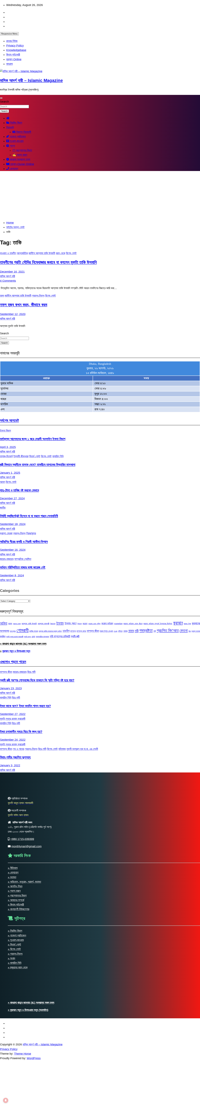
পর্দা (154, 631)
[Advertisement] (100, 196)
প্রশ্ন (12, 145)
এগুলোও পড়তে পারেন (13, 662)
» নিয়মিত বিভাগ (15, 930)
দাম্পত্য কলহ (81, 631)
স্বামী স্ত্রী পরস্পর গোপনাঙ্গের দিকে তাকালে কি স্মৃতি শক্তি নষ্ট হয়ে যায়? (37, 680)
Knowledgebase (16, 50)
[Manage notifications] (5, 1100)
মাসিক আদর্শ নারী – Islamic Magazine (31, 80)
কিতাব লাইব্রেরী (13, 54)
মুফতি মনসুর (27, 637)
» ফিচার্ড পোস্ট (14, 944)
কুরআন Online (13, 59)
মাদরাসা (9, 63)
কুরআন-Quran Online (21, 164)
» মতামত (12, 877)
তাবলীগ (66, 630)
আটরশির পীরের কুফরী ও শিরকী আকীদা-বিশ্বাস (24, 541)
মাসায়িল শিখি (57, 456)
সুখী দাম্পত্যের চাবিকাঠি (60, 636)
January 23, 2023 (11, 688)
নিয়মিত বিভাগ (15, 122)
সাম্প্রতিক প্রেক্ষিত (22, 559)
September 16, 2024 (12, 549)
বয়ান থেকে (60, 253)
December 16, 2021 (12, 271)
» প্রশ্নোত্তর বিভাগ (17, 895)
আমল (2, 482)
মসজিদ (2, 636)
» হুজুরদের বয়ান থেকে (18, 967)
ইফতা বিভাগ (5, 430)
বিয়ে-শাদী (31, 671)
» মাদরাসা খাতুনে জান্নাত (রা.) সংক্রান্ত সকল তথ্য (23, 643)
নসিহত (120, 631)
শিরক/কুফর (31, 533)
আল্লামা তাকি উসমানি (29, 623)
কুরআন (178, 622)
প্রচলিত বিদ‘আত (168, 630)
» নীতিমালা (13, 868)
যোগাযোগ (13, 168)
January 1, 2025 (10, 472)
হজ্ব (2, 295)
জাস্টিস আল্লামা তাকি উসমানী (42, 253)
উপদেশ (80, 624)
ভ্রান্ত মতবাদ (196, 631)
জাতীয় (2, 507)
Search (4, 101)
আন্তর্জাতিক (22, 253)
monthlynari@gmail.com (26, 846)
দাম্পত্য (73, 631)
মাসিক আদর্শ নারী (7, 276)
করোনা (85, 623)
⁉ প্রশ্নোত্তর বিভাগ (22, 150)
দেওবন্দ (115, 631)
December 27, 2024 (12, 498)
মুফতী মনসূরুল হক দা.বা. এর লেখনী (82, 749)
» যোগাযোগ (13, 872)
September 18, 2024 (12, 524)
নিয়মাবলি (10, 127)
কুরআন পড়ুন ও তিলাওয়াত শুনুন (16, 651)
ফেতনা (184, 630)
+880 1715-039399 (22, 839)
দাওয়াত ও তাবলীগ (8, 253)
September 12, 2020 (12, 314)
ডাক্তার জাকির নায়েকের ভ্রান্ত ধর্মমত (50, 631)
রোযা (33, 636)
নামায (131, 630)
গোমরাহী (23, 630)
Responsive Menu (9, 34)
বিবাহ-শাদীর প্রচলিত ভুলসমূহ (15, 757)
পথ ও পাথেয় (18, 749)
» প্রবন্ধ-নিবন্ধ (15, 953)
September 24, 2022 (12, 739)
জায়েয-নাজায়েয (7, 559)
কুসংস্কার (13, 631)
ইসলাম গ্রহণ (70, 623)
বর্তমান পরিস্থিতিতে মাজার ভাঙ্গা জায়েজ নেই (22, 567)
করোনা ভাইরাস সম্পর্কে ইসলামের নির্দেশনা (157, 623)
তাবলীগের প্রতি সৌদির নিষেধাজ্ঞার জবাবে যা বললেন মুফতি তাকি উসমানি (48, 262)
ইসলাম (60, 623)
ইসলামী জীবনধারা (20, 456)
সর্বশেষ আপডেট (9, 420)
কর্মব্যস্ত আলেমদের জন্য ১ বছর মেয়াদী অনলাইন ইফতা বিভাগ (32, 439)
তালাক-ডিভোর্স (6, 456)
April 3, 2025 (8, 447)
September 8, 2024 (12, 575)
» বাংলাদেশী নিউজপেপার (18, 909)
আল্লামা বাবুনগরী (43, 623)
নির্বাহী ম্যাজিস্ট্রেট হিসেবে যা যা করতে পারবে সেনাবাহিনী (29, 516)
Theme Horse (22, 1053)
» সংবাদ (11, 958)
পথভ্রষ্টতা (145, 630)
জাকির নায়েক (33, 631)
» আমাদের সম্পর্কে (16, 900)
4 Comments (8, 280)
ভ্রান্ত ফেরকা (6, 533)
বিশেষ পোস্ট (71, 253)
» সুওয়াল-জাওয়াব (16, 940)
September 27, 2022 (12, 714)
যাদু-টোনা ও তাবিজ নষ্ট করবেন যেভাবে (19, 490)
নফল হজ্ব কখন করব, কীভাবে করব (23, 304)
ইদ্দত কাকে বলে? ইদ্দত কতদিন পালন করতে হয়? (25, 706)
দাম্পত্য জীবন (93, 630)
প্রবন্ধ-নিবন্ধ (38, 295)
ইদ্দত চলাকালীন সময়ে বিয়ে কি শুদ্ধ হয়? (21, 731)
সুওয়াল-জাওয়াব (16, 141)
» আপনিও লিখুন (15, 886)
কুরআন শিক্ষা (187, 624)
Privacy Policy (15, 45)
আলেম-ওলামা (17, 624)
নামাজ (125, 631)
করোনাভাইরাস (118, 624)
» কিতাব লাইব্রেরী (16, 904)
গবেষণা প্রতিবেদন (17, 136)
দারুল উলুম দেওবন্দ (106, 631)
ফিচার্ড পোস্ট (34, 456)
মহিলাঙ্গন (62, 749)
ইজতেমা (52, 624)
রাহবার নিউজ (12, 41)
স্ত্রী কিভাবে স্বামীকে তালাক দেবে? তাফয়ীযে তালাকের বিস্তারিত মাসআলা (37, 464)
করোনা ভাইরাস (107, 623)
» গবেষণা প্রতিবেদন (17, 935)
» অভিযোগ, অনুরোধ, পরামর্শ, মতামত (24, 881)
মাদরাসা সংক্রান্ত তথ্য (19, 159)
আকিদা (3, 623)
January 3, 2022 (10, 765)
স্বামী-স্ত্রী (75, 636)
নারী (137, 631)
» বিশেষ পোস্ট (14, 949)
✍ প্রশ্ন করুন (19, 154)
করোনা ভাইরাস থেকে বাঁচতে (132, 623)
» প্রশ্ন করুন (14, 890)
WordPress (34, 1058)
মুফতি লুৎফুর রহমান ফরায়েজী (14, 637)
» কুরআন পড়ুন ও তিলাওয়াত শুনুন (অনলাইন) (28, 1010)
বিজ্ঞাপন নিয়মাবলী (23, 132)
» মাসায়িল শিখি (14, 962)
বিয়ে (190, 631)
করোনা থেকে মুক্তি (94, 624)
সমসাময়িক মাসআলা (42, 636)
